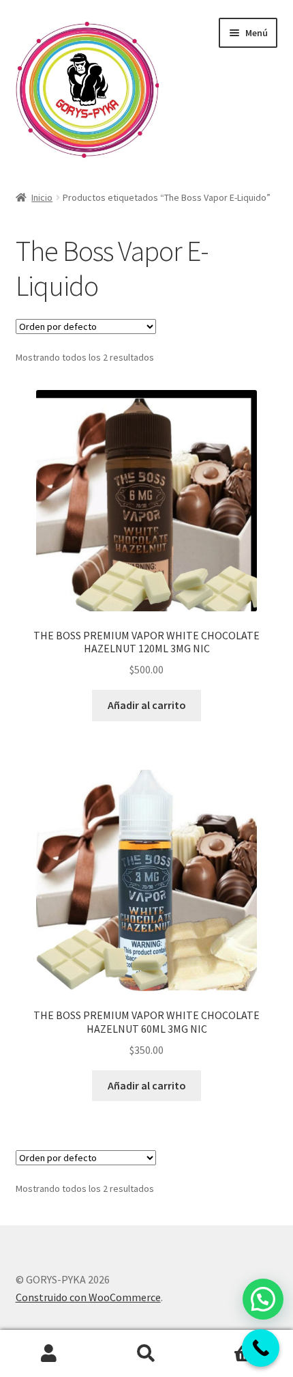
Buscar (146, 1354)
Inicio (41, 197)
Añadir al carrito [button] (147, 705)
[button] (263, 1299)
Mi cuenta (48, 1354)
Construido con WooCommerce (88, 1297)
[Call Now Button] (260, 1348)
